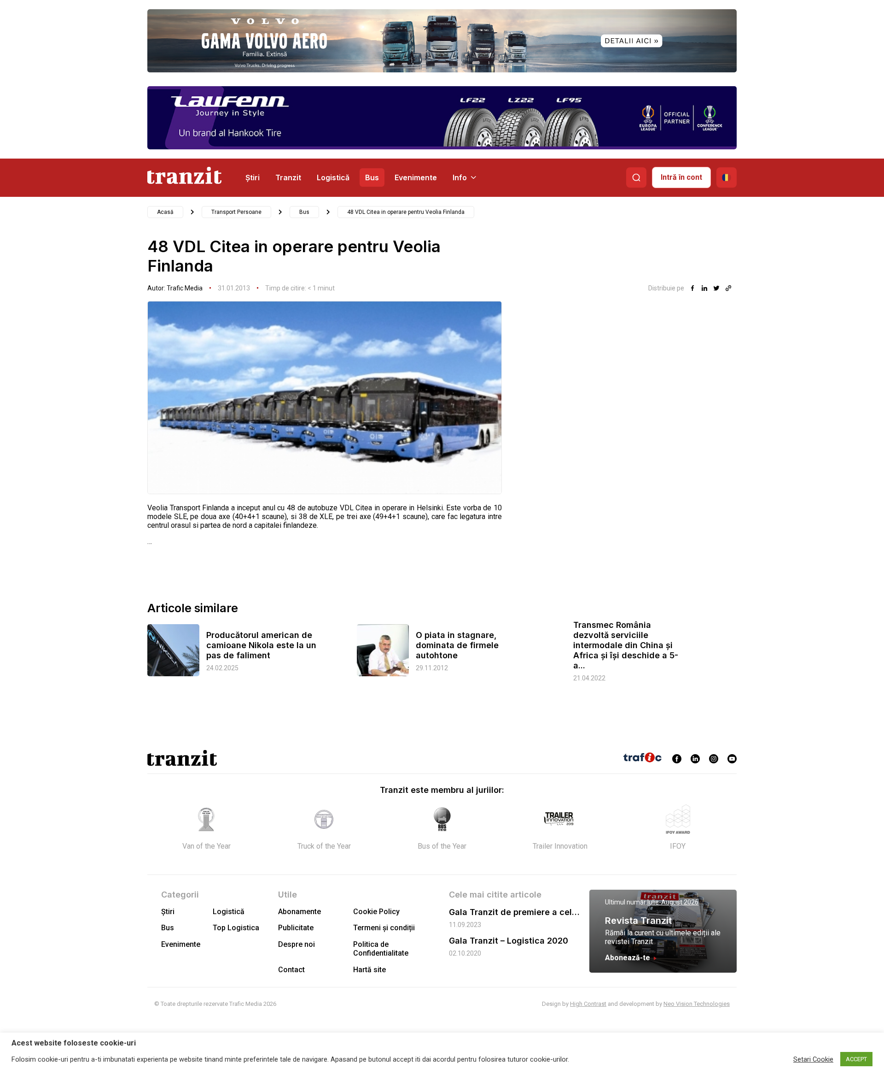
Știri (252, 177)
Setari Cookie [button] (813, 1059)
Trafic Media (185, 288)
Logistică (333, 177)
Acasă (165, 212)
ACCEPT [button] (856, 1059)
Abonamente (299, 911)
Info (460, 177)
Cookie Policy (376, 911)
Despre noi (296, 944)
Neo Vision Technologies (696, 1003)
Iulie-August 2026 (672, 902)
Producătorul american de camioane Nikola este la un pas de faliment (261, 645)
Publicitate (296, 927)
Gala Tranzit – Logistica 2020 (508, 940)
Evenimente (416, 177)
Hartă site (369, 969)
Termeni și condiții (384, 927)
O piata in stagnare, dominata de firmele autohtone (457, 645)
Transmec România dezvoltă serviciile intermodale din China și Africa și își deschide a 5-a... (625, 645)
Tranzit (288, 177)
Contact (291, 969)
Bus (372, 177)
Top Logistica (236, 927)
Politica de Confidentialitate (380, 948)
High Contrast (588, 1003)
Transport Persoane (236, 212)
